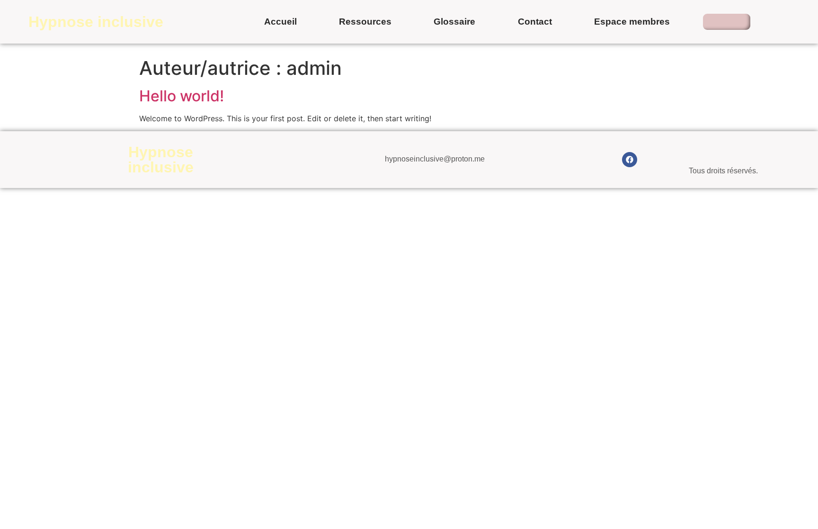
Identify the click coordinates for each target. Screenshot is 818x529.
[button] (726, 22)
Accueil (280, 22)
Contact (535, 22)
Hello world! (181, 96)
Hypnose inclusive (95, 21)
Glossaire (454, 22)
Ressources (365, 22)
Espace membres (632, 22)
